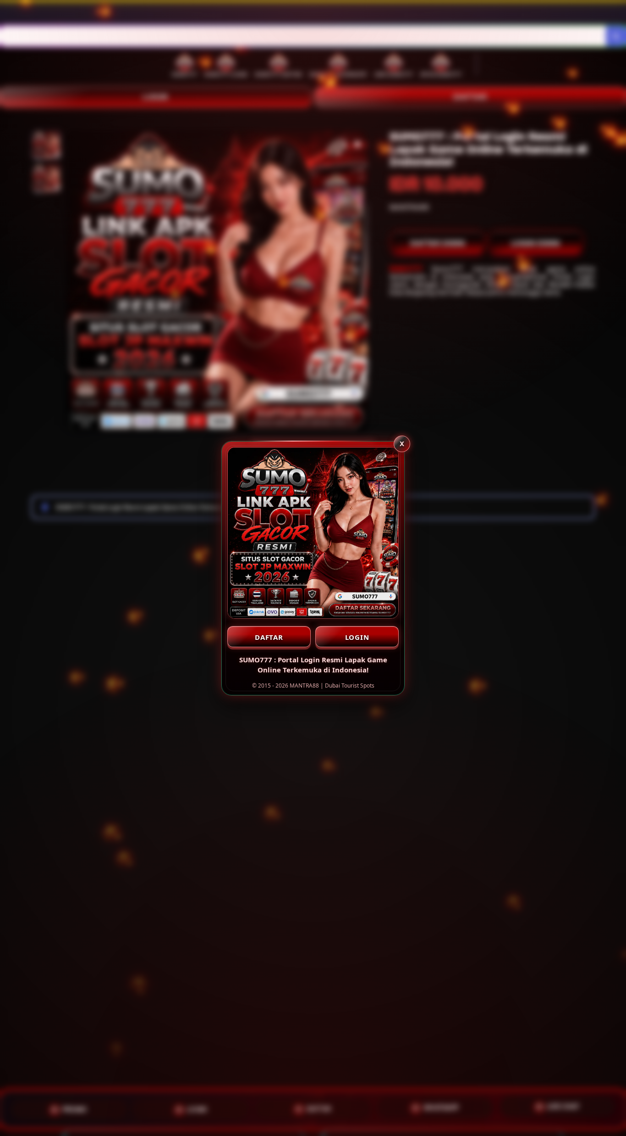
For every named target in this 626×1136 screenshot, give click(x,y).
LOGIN (357, 637)
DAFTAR (269, 637)
